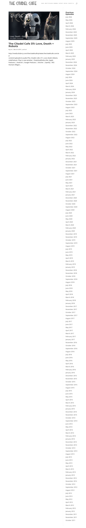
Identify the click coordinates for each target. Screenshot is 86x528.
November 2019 (71, 237)
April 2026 (69, 23)
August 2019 (70, 246)
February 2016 (71, 370)
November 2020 (71, 201)
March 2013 (70, 469)
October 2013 (70, 448)
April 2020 (69, 222)
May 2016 (69, 361)
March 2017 (70, 333)
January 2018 (70, 303)
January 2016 (70, 373)
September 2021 (71, 171)
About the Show (49, 3)
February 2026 (71, 29)
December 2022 (71, 125)
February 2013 (71, 472)
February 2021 (71, 192)
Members (55, 3)
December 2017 (71, 306)
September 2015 (71, 385)
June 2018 (69, 288)
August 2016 (70, 352)
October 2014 (70, 418)
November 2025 (71, 35)
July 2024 (69, 77)
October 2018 (70, 276)
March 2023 (70, 116)
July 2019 (69, 249)
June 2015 (69, 394)
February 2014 (71, 436)
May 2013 (69, 463)
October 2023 (70, 101)
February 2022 (71, 156)
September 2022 (71, 135)
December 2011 (71, 514)
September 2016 (71, 349)
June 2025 (69, 47)
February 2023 (71, 119)
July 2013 (69, 457)
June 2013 (69, 460)
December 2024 (71, 62)
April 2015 (69, 400)
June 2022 (69, 144)
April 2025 (69, 50)
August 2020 (70, 210)
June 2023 (69, 113)
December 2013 (71, 442)
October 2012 (70, 484)
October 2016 (70, 345)
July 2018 (69, 285)
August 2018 (70, 282)
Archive (65, 3)
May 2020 (69, 219)
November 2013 (71, 445)
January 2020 (70, 231)
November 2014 (71, 415)
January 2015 (70, 409)
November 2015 (71, 379)
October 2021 (70, 168)
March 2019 (70, 261)
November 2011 (71, 517)
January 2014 (70, 439)
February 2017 (71, 336)
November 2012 (71, 481)
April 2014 (69, 430)
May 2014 (69, 427)
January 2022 (70, 159)
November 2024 (71, 65)
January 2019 (70, 267)
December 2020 (71, 198)
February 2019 (71, 264)
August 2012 (70, 490)
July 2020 (69, 213)
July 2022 (69, 141)
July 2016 (69, 355)
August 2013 (70, 454)
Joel (11, 49)
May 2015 (69, 397)
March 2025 (70, 53)
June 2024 (69, 80)
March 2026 (70, 26)
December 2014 (71, 412)
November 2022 (71, 129)
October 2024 (70, 68)
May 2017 (69, 327)
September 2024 (71, 71)
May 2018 (69, 291)
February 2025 (71, 56)
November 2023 (71, 98)
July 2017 (69, 321)
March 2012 (70, 505)
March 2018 (70, 297)
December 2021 (71, 162)
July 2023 (69, 110)
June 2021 (69, 180)
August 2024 (70, 74)
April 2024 (69, 83)
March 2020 (70, 225)
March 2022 (70, 153)
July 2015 (69, 391)
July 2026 (69, 17)
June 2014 (69, 424)
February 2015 (71, 406)
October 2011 (70, 520)
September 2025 (71, 38)
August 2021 (70, 174)
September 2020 (71, 207)
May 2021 (69, 183)
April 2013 (69, 466)
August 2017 (70, 318)
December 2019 (71, 234)
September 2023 (71, 104)
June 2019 (69, 252)
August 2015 (70, 388)
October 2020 (70, 204)
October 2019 (70, 240)
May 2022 (69, 147)
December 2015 (71, 376)
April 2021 (69, 186)
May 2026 (69, 20)
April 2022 (69, 150)
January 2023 (70, 122)
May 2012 (69, 499)
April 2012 (69, 502)
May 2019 (69, 255)
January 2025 (70, 59)
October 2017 (70, 312)
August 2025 (70, 41)
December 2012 (71, 478)
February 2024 (71, 89)
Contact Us (71, 3)
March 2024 (70, 86)
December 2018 (71, 270)
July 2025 (69, 44)
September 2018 (71, 279)
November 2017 (71, 309)
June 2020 (69, 216)
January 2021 (70, 195)
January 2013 (70, 475)
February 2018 (71, 300)
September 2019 (71, 243)
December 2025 (71, 32)
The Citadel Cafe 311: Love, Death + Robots (31, 45)
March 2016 (70, 367)
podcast (24, 49)
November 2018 (71, 273)
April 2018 (69, 294)
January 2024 (70, 92)
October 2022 (70, 132)
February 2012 (71, 508)
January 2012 (70, 511)
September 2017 (71, 315)
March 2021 (70, 189)
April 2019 (69, 258)
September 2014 (71, 421)
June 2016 (69, 358)
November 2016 (71, 342)
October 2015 (70, 382)
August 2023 (70, 107)
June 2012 (69, 496)
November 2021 (71, 165)
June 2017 (69, 324)
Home (42, 3)
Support (61, 3)
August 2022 (70, 138)
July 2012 (69, 493)
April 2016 (69, 364)
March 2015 (70, 403)
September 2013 (71, 451)
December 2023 (71, 95)
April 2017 (69, 330)
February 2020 (71, 228)
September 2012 (71, 487)
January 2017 (70, 339)
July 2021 (69, 177)
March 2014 (70, 433)
